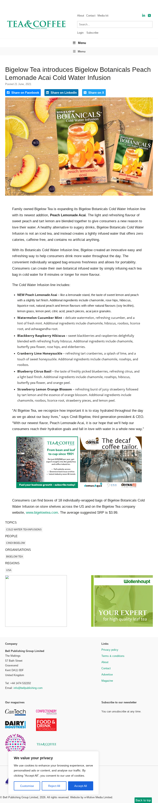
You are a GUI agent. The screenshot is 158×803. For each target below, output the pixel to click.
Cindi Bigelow (15, 543)
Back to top (143, 800)
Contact (90, 15)
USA (8, 570)
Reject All (54, 786)
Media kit (103, 15)
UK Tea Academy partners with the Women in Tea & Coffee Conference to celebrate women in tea (82, 5)
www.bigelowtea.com (42, 512)
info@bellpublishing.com (28, 687)
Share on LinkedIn (63, 92)
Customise (27, 786)
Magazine (107, 680)
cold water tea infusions (24, 529)
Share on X (95, 92)
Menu (82, 43)
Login (80, 32)
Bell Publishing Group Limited (20, 797)
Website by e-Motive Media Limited (91, 797)
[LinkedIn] (143, 15)
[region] (53, 773)
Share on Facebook (24, 92)
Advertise (107, 674)
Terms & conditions (112, 656)
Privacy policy (109, 649)
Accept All (80, 786)
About (80, 15)
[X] (149, 15)
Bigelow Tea (14, 556)
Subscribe (92, 32)
